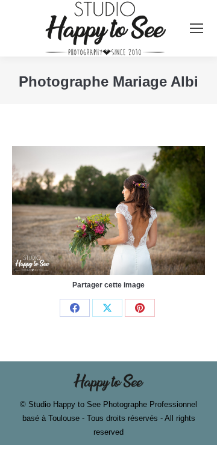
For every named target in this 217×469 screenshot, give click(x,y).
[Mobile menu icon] (196, 28)
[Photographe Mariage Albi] (108, 210)
